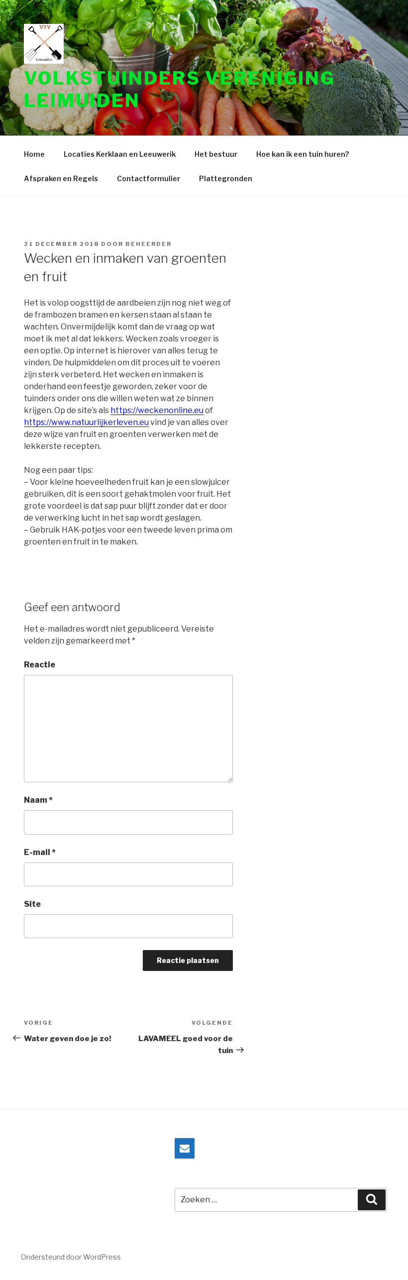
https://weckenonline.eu (157, 410)
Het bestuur (216, 154)
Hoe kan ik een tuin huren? (302, 154)
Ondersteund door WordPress (71, 1257)
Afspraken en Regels (61, 178)
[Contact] (185, 1148)
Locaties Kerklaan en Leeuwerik (120, 154)
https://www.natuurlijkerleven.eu (86, 422)
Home (34, 154)
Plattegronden (225, 178)
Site (32, 904)
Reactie (39, 664)
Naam (38, 800)
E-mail (40, 852)
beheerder (148, 243)
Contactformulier (148, 178)
